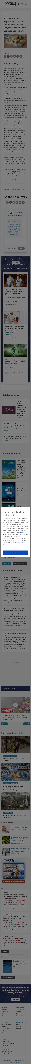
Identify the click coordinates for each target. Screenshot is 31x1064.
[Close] (28, 509)
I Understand (16, 553)
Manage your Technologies (15, 549)
